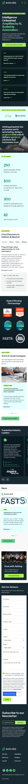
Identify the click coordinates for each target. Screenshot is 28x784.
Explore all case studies (11, 418)
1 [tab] (12, 413)
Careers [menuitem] (4, 761)
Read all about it (8, 541)
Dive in (6, 80)
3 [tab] (15, 413)
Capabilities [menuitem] (17, 754)
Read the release (9, 63)
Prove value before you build (14, 45)
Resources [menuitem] (5, 757)
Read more (7, 407)
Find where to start (7, 270)
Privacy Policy (5, 778)
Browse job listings (14, 575)
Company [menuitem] (17, 757)
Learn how (7, 97)
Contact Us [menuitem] (17, 761)
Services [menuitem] (4, 754)
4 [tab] (16, 413)
